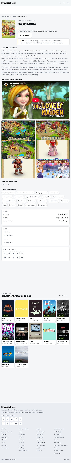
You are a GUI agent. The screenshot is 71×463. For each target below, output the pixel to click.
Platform (21, 445)
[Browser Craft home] (8, 3)
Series (56, 440)
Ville (7, 185)
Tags (3, 442)
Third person (41, 442)
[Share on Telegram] (5, 257)
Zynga (55, 31)
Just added (57, 432)
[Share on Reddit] (9, 253)
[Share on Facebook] (18, 253)
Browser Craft (6, 16)
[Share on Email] (22, 257)
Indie (20, 432)
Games (15, 16)
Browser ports (58, 450)
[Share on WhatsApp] (22, 253)
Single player (41, 432)
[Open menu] (68, 2)
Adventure (22, 434)
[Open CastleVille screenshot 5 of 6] (18, 168)
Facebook (26, 35)
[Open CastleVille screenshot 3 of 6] (18, 149)
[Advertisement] (35, 10)
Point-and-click (24, 450)
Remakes (57, 453)
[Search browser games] (60, 2)
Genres (3, 434)
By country (57, 442)
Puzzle (21, 440)
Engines (3, 445)
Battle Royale (41, 448)
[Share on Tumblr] (13, 257)
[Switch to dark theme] (64, 2)
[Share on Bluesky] (13, 253)
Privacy (67, 459)
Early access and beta (61, 445)
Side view (40, 434)
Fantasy (21, 448)
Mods (56, 448)
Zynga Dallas (40, 31)
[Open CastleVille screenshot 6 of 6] (53, 168)
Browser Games (6, 432)
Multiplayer (4, 437)
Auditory (39, 450)
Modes (3, 440)
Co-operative (41, 445)
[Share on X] (5, 253)
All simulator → (64, 296)
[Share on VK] (18, 257)
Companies (5, 448)
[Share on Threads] (9, 257)
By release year (59, 437)
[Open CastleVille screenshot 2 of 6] (53, 130)
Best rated (57, 434)
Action (21, 437)
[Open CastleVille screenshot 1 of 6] (18, 130)
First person (40, 440)
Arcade (21, 442)
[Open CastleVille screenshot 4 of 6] (53, 149)
